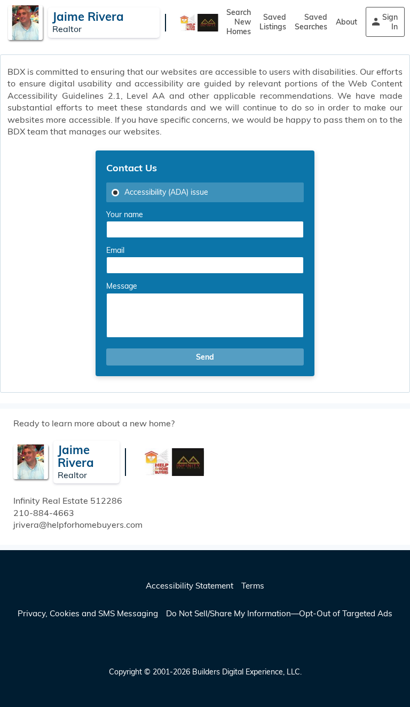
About (346, 22)
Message (121, 286)
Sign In (390, 21)
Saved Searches (311, 21)
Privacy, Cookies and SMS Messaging (88, 613)
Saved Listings (272, 21)
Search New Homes (238, 21)
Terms (252, 586)
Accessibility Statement (189, 586)
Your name (124, 214)
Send (205, 357)
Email (115, 250)
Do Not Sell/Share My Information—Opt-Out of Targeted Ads (279, 613)
